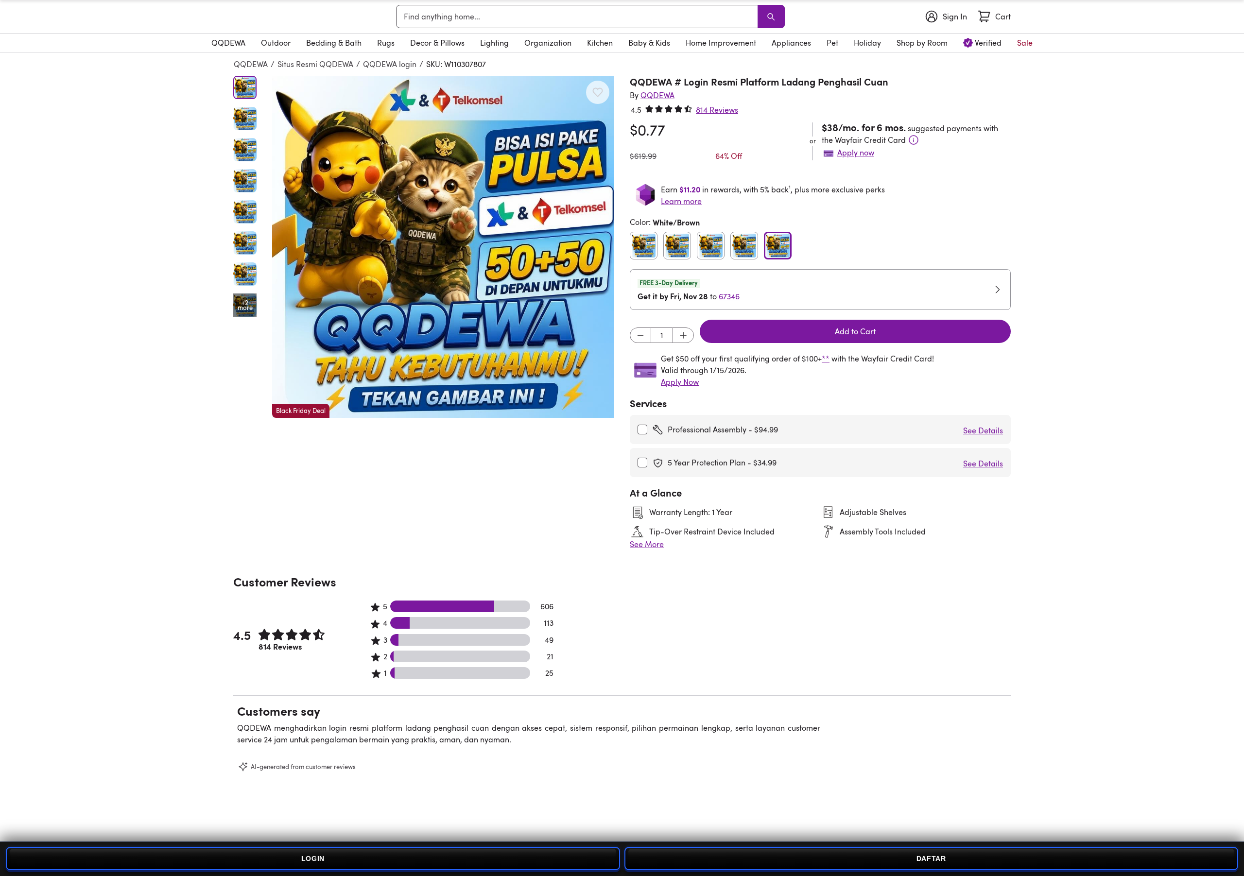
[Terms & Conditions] (913, 140)
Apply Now (680, 382)
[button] (443, 247)
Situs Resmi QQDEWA (315, 64)
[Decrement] (640, 335)
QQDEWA (251, 64)
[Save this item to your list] (597, 92)
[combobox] (579, 16)
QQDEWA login (389, 64)
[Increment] (683, 335)
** (825, 358)
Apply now (855, 152)
